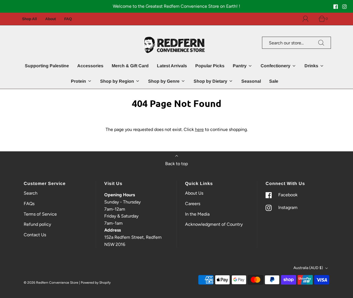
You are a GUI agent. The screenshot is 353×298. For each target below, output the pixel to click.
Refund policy (37, 224)
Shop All (29, 19)
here (199, 129)
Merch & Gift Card (130, 65)
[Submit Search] (321, 43)
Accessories (90, 65)
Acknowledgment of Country (214, 224)
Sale (273, 81)
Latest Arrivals (172, 65)
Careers (192, 203)
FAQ (68, 19)
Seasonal (251, 81)
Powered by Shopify (96, 282)
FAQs (29, 203)
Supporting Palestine (47, 65)
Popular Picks (209, 65)
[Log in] (309, 19)
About (50, 19)
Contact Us (35, 234)
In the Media (197, 214)
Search (31, 193)
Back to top (176, 163)
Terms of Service (40, 214)
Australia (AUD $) (308, 267)
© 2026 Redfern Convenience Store (51, 282)
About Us (194, 193)
